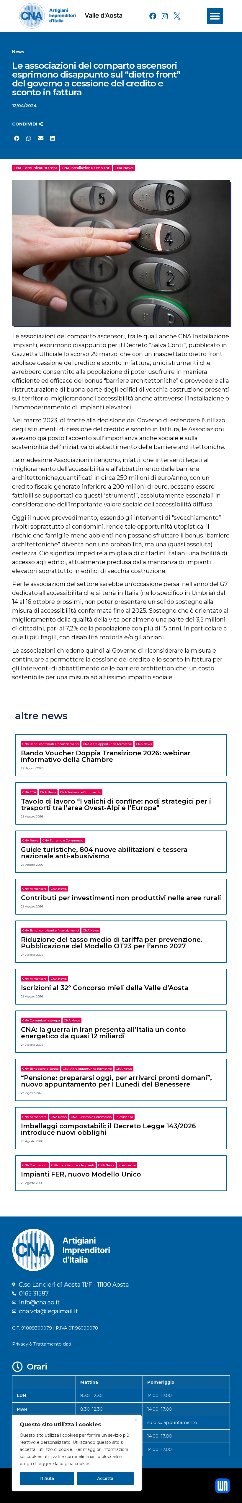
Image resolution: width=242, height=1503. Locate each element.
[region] (77, 1453)
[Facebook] (152, 16)
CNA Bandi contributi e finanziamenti (50, 744)
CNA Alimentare (34, 889)
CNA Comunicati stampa (36, 168)
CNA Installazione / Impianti (86, 168)
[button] (215, 16)
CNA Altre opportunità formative (107, 744)
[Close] (135, 1419)
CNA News (124, 168)
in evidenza (124, 1117)
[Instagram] (165, 16)
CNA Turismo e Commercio (80, 792)
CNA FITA (29, 792)
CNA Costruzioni (34, 1165)
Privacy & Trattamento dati (41, 1344)
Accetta (105, 1478)
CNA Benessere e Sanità (40, 1069)
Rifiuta (47, 1478)
